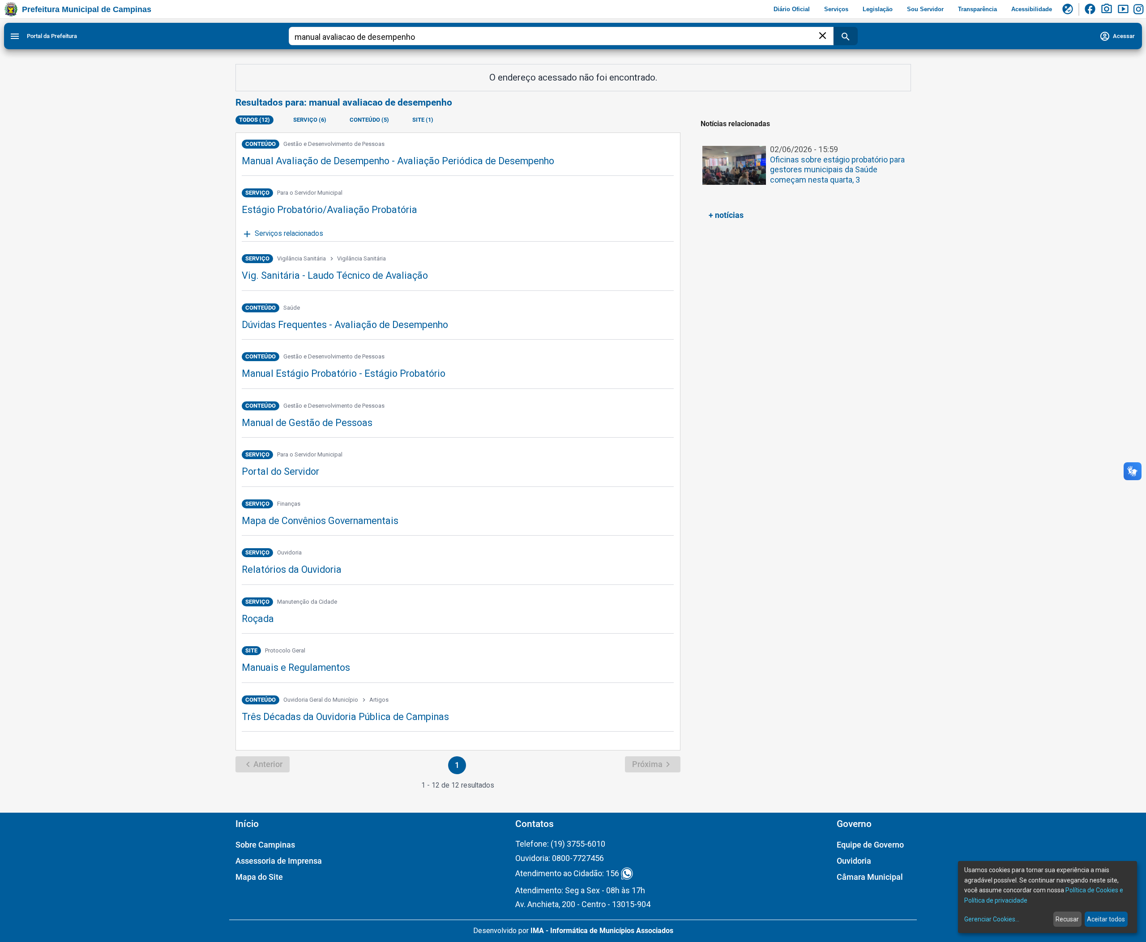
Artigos (379, 699)
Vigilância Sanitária (301, 258)
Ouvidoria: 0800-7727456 (559, 858)
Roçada (258, 618)
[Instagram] (1139, 9)
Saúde (291, 307)
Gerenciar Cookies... (991, 919)
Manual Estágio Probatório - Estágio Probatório (343, 373)
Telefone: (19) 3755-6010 (560, 843)
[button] (803, 170)
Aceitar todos (1106, 919)
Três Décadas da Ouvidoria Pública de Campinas (345, 716)
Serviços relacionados (282, 234)
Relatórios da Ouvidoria (292, 569)
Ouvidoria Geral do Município (320, 699)
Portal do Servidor (280, 471)
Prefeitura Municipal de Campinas (86, 9)
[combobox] (556, 37)
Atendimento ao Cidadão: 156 (567, 873)
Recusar (1067, 919)
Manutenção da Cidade (307, 601)
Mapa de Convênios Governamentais (320, 520)
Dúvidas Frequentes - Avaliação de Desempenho (345, 324)
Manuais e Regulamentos (296, 667)
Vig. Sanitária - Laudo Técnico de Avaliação (335, 275)
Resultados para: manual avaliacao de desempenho (343, 102)
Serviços (836, 9)
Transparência (977, 9)
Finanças (288, 503)
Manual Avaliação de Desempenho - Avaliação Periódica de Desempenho (398, 160)
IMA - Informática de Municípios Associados (601, 930)
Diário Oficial (792, 9)
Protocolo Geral (285, 650)
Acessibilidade (1031, 9)
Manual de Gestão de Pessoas (307, 422)
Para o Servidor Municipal (309, 192)
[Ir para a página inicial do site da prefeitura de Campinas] (10, 9)
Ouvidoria (289, 552)
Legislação (878, 9)
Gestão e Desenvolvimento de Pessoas (334, 144)
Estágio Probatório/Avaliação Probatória (329, 209)
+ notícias (726, 215)
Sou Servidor (925, 9)
